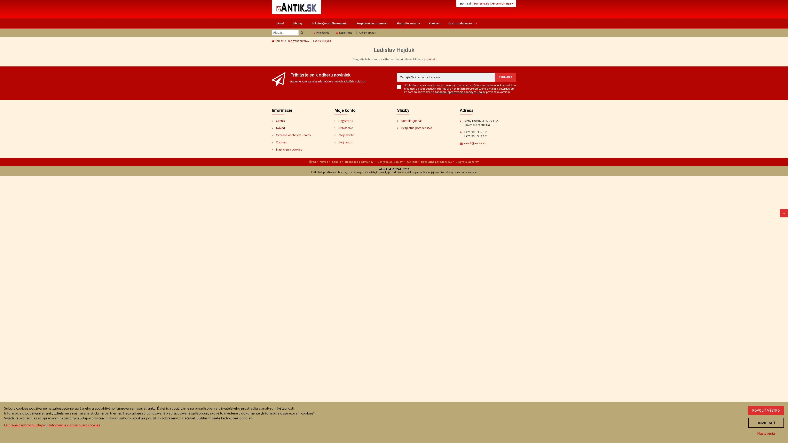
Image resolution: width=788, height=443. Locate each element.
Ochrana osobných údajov (293, 135)
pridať (431, 59)
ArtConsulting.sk (502, 3)
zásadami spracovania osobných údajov (460, 92)
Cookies (281, 142)
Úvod (280, 23)
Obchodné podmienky (359, 162)
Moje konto (346, 135)
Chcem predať (367, 32)
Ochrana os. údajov (390, 162)
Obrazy (297, 23)
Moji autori (346, 142)
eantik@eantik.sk (475, 143)
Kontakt (434, 23)
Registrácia (345, 32)
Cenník (280, 121)
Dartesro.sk (481, 3)
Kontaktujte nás (411, 121)
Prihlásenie (322, 32)
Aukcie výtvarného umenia (329, 23)
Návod (280, 128)
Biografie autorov (408, 23)
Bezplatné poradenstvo (371, 23)
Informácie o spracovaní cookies (74, 425)
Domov (278, 41)
